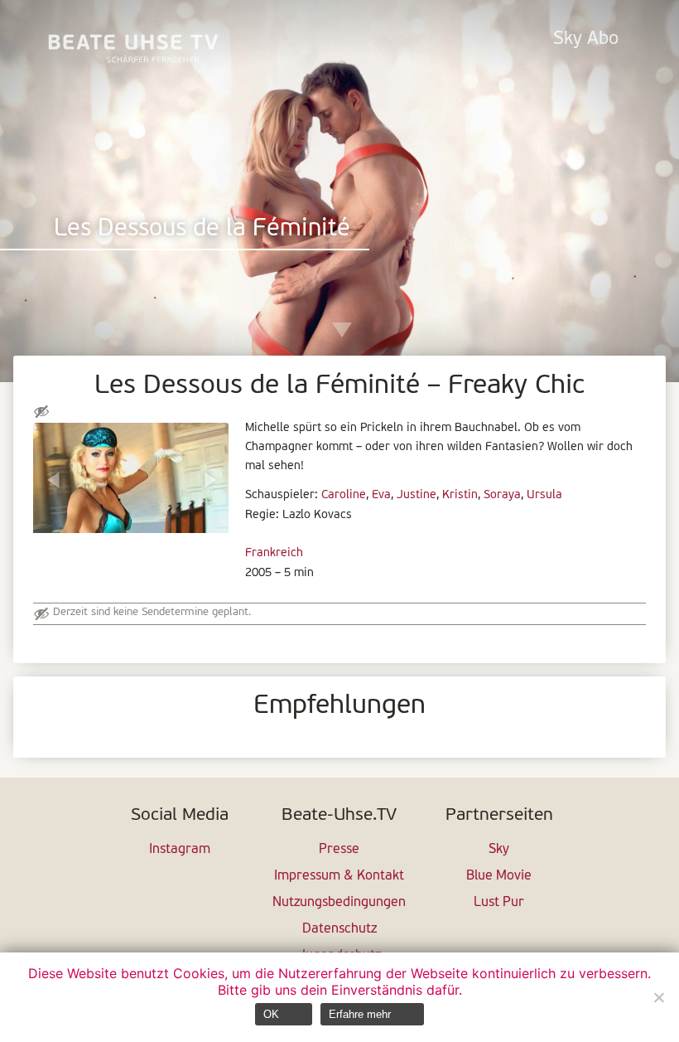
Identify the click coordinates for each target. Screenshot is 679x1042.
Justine (416, 495)
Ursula (544, 495)
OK (271, 1014)
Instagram (179, 849)
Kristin (460, 495)
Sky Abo (586, 39)
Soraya (502, 495)
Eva (381, 495)
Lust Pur (499, 902)
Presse (339, 849)
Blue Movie (499, 876)
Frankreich (274, 553)
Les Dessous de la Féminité (202, 229)
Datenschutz (339, 929)
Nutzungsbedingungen (339, 902)
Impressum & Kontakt (339, 876)
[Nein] (658, 997)
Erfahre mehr (360, 1014)
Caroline (343, 495)
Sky (499, 849)
